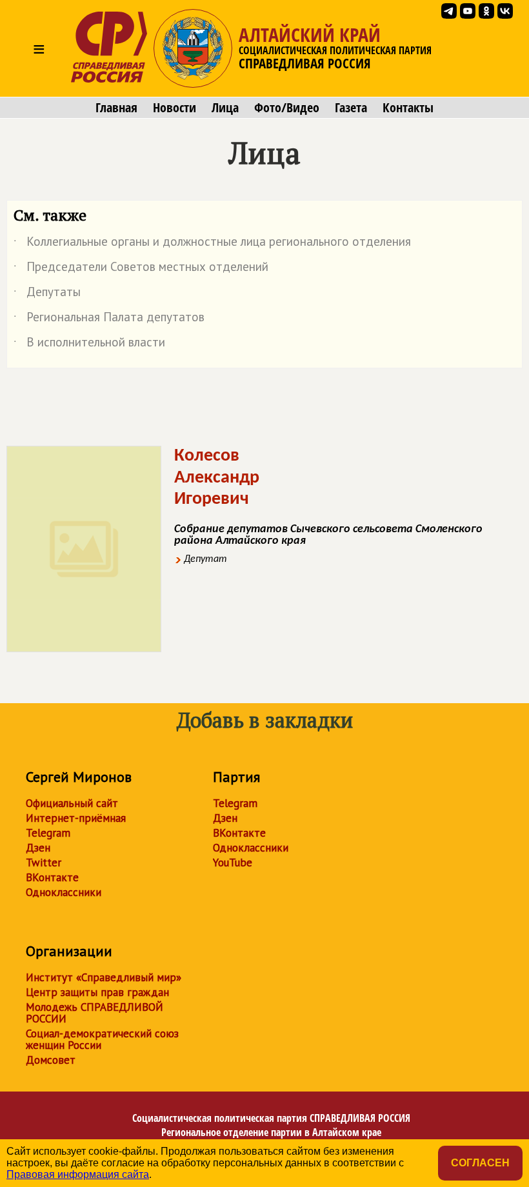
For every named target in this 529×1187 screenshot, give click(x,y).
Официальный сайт (72, 803)
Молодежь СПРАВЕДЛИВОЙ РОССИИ (94, 1012)
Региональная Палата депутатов (109, 319)
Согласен (480, 1162)
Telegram (48, 833)
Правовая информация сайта (77, 1174)
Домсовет (50, 1060)
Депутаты (47, 294)
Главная (116, 108)
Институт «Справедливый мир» (103, 977)
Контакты (408, 108)
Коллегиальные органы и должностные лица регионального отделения (212, 243)
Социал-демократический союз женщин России (102, 1039)
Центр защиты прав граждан (97, 992)
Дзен (38, 847)
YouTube (232, 862)
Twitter (43, 862)
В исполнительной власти (89, 344)
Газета (351, 108)
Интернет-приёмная (76, 818)
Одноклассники (63, 892)
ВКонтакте (52, 877)
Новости (174, 108)
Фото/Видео (286, 108)
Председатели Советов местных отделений (141, 269)
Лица (225, 108)
